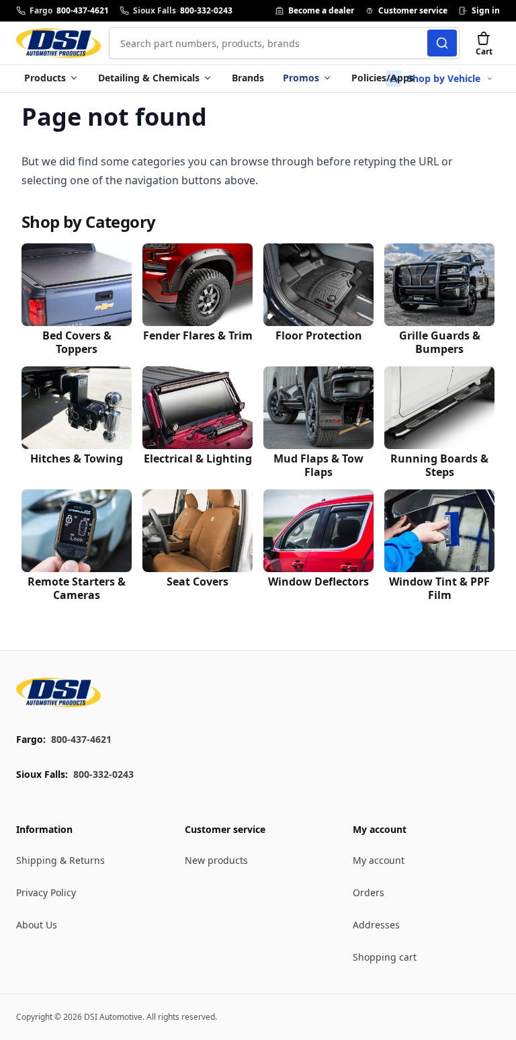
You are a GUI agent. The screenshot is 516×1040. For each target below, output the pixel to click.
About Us (36, 924)
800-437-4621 (81, 739)
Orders (368, 892)
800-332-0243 (103, 774)
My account (378, 860)
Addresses (376, 924)
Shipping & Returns (60, 860)
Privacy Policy (46, 892)
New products (216, 860)
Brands (248, 77)
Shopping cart (385, 957)
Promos (301, 77)
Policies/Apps (382, 77)
